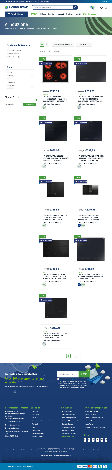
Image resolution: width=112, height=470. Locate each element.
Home (7, 29)
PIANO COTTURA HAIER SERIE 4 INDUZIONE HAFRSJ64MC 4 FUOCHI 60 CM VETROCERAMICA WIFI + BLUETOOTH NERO (56, 158)
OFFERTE (34, 14)
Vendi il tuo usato (91, 14)
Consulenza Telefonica (69, 434)
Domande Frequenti (68, 427)
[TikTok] (106, 440)
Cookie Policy (89, 424)
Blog (36, 2)
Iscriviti (84, 374)
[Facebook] (85, 440)
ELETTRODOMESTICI (18, 29)
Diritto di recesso (90, 415)
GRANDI (31, 29)
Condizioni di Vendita (91, 411)
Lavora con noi (44, 2)
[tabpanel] (73, 203)
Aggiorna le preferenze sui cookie (95, 427)
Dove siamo (35, 415)
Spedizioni (51, 14)
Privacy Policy (89, 421)
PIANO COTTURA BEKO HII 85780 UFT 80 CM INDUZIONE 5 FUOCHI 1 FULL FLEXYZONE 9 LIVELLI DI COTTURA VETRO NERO (55, 276)
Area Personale (67, 411)
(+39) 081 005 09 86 (14, 422)
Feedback (29, 2)
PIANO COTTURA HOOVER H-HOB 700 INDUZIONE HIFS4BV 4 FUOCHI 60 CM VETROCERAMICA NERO (90, 276)
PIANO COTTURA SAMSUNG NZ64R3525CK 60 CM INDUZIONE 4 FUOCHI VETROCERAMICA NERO (55, 99)
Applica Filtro (30, 104)
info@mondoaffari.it (14, 425)
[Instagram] (89, 440)
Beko (44, 213)
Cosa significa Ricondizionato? (14, 2)
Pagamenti (60, 14)
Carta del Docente (68, 424)
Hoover (80, 272)
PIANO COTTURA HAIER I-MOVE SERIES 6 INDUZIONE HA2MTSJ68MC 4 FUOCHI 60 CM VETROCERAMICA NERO (91, 158)
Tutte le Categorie (17, 14)
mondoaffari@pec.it (14, 428)
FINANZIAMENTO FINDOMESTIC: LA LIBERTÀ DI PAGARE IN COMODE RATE (56, 448)
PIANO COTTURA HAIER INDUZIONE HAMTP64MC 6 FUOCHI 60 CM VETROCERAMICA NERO (55, 335)
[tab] (42, 44)
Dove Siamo (69, 14)
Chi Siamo (43, 14)
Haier (79, 94)
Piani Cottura (41, 29)
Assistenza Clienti (68, 430)
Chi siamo (35, 411)
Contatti (78, 14)
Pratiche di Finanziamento (70, 421)
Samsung (45, 94)
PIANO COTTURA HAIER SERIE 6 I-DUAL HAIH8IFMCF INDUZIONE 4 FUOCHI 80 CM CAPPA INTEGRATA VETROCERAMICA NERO (89, 217)
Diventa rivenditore (38, 434)
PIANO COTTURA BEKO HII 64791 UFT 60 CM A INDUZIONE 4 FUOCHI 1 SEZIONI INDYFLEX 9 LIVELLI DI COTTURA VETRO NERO (55, 217)
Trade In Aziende (37, 437)
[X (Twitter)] (93, 440)
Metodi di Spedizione (68, 415)
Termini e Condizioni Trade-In (94, 418)
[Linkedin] (97, 440)
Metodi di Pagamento (69, 418)
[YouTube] (102, 440)
